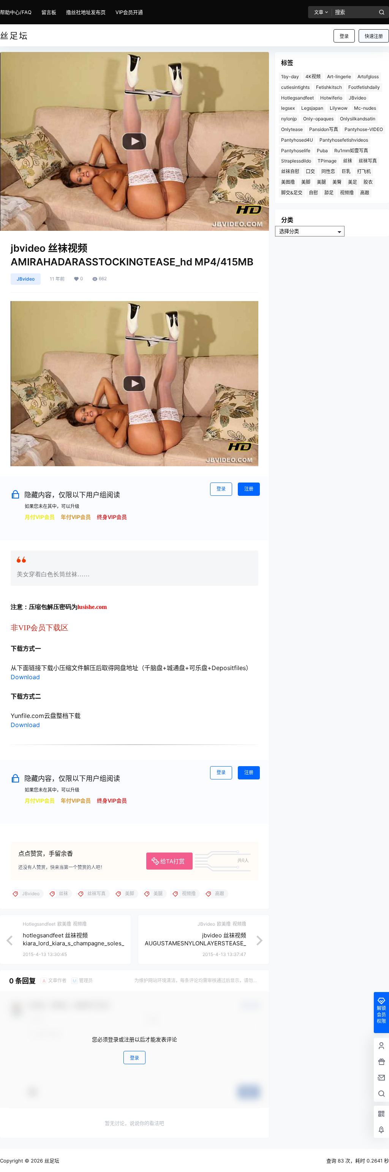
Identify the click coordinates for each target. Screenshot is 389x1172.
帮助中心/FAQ (16, 12)
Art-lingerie (339, 76)
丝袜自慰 (290, 171)
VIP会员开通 (129, 12)
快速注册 (374, 36)
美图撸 (288, 182)
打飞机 (364, 171)
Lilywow (339, 108)
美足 (352, 182)
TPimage (327, 161)
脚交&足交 (291, 193)
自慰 (313, 193)
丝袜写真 (368, 161)
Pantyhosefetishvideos (343, 140)
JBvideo (26, 279)
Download (25, 677)
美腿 (321, 182)
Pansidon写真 (323, 129)
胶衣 (368, 182)
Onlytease (292, 129)
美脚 (305, 182)
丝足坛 (51, 1161)
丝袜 (347, 161)
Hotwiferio (331, 98)
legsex (288, 108)
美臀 (337, 182)
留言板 (48, 12)
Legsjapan (312, 108)
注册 (248, 489)
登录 (344, 36)
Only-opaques (318, 118)
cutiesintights (295, 87)
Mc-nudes (365, 108)
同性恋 (328, 171)
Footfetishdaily (364, 87)
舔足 (329, 193)
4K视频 (313, 76)
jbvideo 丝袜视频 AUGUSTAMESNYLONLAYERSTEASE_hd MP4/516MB (195, 943)
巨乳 (346, 171)
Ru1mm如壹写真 (351, 150)
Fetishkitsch (329, 87)
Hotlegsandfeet (297, 98)
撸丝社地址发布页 (86, 12)
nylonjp (289, 118)
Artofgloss (368, 76)
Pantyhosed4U (297, 140)
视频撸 (347, 193)
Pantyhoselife (295, 150)
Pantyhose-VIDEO (364, 129)
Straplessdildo (296, 161)
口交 (310, 171)
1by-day (290, 76)
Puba (322, 150)
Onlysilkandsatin (357, 118)
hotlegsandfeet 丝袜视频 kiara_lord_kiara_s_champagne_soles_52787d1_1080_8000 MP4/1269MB (73, 943)
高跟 (364, 193)
